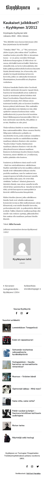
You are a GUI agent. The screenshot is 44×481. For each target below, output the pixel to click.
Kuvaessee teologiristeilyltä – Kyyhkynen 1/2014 (11, 289)
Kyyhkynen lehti (20, 33)
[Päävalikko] (38, 8)
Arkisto (25, 36)
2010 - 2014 (16, 36)
